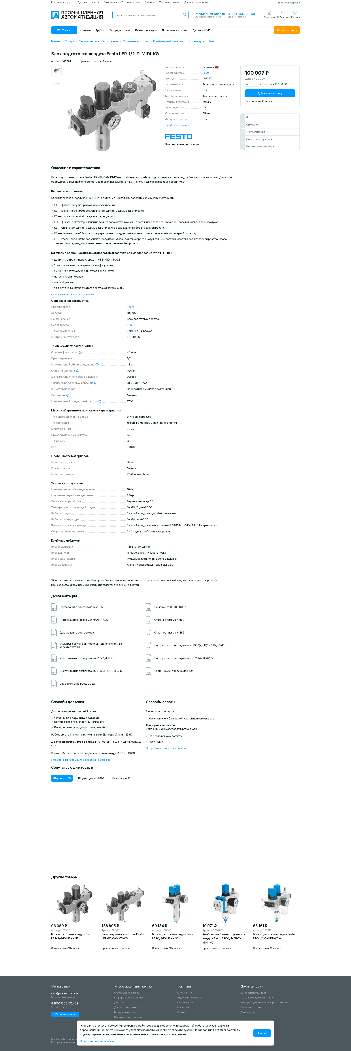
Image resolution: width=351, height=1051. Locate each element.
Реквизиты (183, 1007)
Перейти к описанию (177, 125)
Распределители (120, 30)
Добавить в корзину (270, 93)
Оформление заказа (126, 992)
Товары (66, 30)
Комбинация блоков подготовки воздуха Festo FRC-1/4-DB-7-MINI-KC (224, 938)
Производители (131, 2)
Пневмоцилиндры (146, 30)
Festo (206, 72)
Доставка (120, 1002)
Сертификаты (185, 1002)
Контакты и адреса (62, 2)
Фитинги (85, 30)
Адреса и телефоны (189, 997)
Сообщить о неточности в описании (72, 294)
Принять (262, 1033)
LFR (205, 90)
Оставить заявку (287, 30)
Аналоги (149, 2)
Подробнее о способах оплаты (166, 748)
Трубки (100, 30)
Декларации (248, 1012)
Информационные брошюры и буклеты (264, 1002)
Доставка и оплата (88, 2)
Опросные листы (250, 1007)
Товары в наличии (169, 2)
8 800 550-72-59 (241, 14)
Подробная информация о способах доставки (80, 759)
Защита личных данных (128, 1017)
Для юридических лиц (196, 2)
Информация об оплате (129, 997)
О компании (110, 2)
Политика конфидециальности (99, 1041)
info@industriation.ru (210, 14)
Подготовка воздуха (175, 30)
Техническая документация (257, 997)
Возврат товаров (124, 1012)
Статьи (181, 1012)
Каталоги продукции (253, 992)
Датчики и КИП (201, 30)
